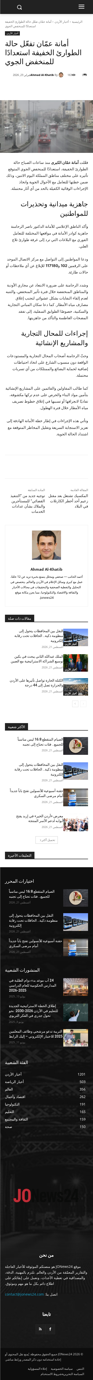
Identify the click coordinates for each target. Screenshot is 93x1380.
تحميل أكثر (48, 840)
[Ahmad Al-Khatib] (62, 74)
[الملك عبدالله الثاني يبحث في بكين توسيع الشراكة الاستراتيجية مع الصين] (75, 663)
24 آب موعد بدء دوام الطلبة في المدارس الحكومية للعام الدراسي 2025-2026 (32, 985)
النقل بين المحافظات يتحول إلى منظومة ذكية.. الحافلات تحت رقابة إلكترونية (38, 636)
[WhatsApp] (45, 88)
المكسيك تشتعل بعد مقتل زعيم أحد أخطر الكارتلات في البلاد (68, 501)
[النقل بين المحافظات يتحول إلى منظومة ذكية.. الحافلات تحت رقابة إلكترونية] (75, 637)
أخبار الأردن (62, 21)
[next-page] (75, 704)
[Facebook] (67, 88)
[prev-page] (83, 704)
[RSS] (40, 1329)
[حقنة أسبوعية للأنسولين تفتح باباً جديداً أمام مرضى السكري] (75, 797)
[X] (56, 88)
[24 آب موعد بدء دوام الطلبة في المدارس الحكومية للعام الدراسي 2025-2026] (75, 987)
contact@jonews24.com (24, 1294)
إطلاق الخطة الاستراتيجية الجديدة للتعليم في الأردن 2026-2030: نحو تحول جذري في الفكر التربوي (33, 1011)
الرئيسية (77, 21)
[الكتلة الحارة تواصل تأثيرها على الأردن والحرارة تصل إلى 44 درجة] (75, 687)
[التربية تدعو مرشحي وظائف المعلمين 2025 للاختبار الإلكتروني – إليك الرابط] (75, 1038)
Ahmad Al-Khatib (42, 75)
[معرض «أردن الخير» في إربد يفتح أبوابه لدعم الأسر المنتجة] (75, 822)
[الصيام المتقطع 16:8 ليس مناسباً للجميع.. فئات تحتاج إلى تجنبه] (75, 746)
